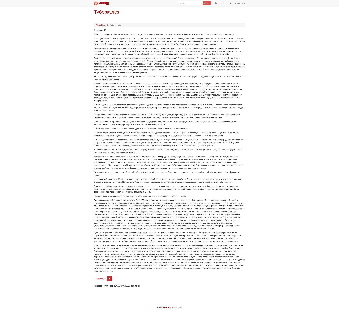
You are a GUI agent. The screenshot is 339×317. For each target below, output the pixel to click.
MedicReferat (102, 25)
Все (229, 3)
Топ (222, 3)
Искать (206, 3)
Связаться (240, 3)
